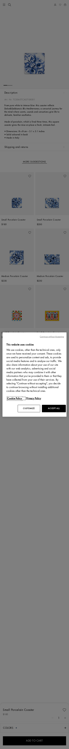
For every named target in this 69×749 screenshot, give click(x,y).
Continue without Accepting (52, 337)
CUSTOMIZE (29, 408)
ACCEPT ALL (54, 408)
